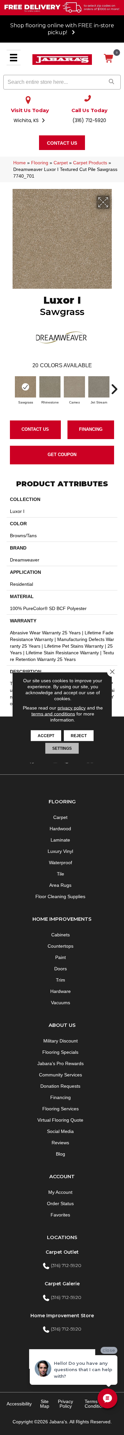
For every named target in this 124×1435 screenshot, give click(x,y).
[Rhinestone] (50, 387)
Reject (79, 735)
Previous (10, 386)
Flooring (39, 162)
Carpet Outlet (62, 1252)
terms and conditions (53, 714)
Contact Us (35, 429)
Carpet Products (90, 162)
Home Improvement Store (62, 1316)
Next (114, 386)
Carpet (61, 162)
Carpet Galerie (62, 1284)
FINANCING (91, 429)
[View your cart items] (109, 58)
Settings (62, 748)
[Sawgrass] (25, 387)
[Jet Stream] (99, 387)
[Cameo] (74, 387)
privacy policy (72, 708)
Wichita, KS (27, 120)
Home (19, 162)
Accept (46, 735)
